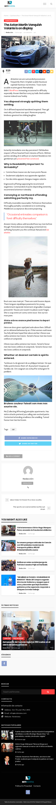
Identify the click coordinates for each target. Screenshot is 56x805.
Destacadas (18, 638)
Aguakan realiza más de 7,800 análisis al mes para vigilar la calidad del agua (26, 643)
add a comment (14, 456)
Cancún (7, 638)
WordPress (13, 90)
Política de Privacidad (23, 786)
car (35, 32)
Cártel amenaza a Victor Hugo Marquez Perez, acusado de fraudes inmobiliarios (34, 528)
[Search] (51, 4)
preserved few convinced (28, 159)
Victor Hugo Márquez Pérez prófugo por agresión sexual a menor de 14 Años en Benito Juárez (34, 746)
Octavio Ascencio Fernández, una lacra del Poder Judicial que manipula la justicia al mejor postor (34, 759)
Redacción (9, 32)
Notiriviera (16, 716)
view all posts (27, 483)
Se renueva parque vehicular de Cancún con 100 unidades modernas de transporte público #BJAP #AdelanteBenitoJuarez (34, 546)
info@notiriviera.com (18, 713)
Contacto (37, 786)
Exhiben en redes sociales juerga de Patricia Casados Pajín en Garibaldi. (32, 563)
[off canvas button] (44, 4)
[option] (28, 630)
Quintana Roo (11, 20)
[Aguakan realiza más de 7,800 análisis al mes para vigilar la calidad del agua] (28, 630)
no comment (28, 32)
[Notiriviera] (9, 4)
